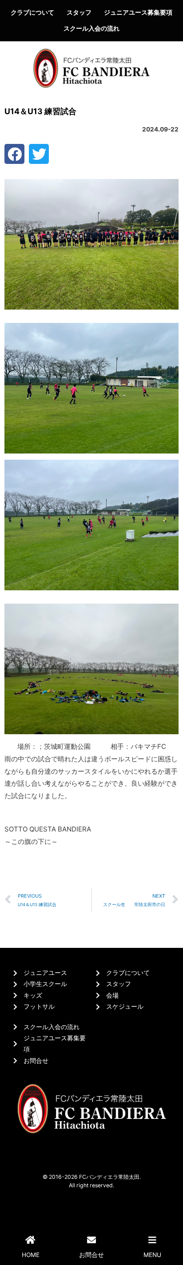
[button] (14, 154)
